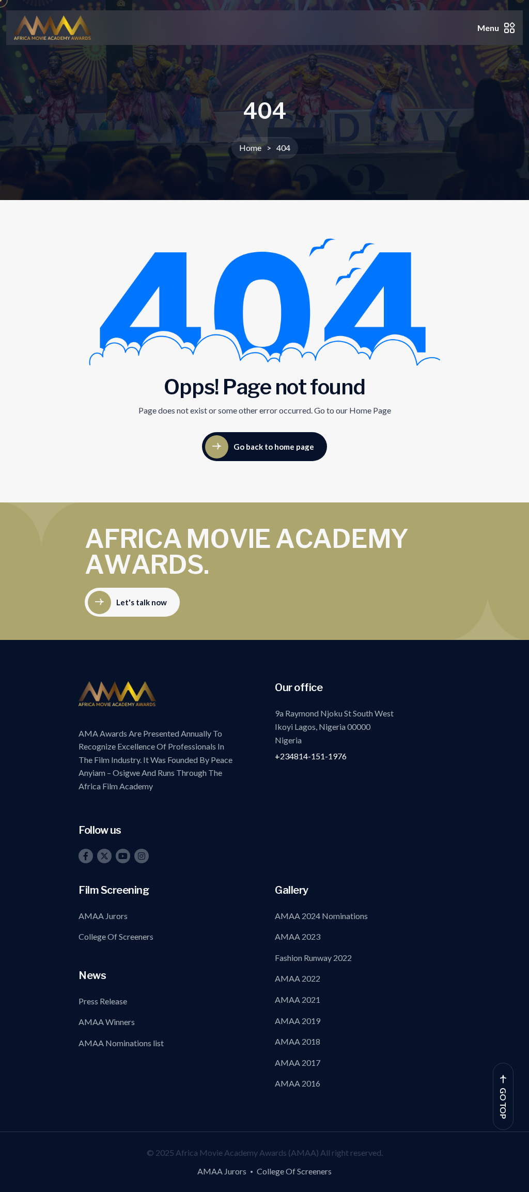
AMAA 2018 (297, 1041)
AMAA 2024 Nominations (321, 916)
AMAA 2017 (297, 1062)
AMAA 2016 (297, 1083)
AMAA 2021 (297, 999)
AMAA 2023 (297, 936)
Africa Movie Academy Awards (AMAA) (248, 1152)
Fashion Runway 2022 (313, 957)
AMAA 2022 (297, 978)
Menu (488, 28)
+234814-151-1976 (311, 756)
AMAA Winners (107, 1022)
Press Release (103, 1001)
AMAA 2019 (297, 1021)
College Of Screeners (116, 936)
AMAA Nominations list (121, 1043)
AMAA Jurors (103, 916)
